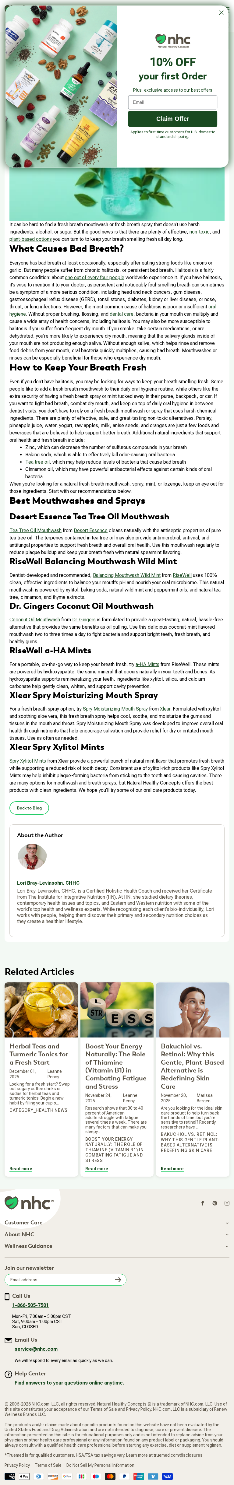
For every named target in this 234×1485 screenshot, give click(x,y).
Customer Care (24, 1223)
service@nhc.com (36, 1349)
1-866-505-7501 (30, 1305)
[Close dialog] (221, 13)
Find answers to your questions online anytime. (69, 1383)
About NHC (19, 1234)
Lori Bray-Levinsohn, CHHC (48, 883)
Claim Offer (172, 118)
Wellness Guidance (28, 1246)
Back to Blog (29, 808)
